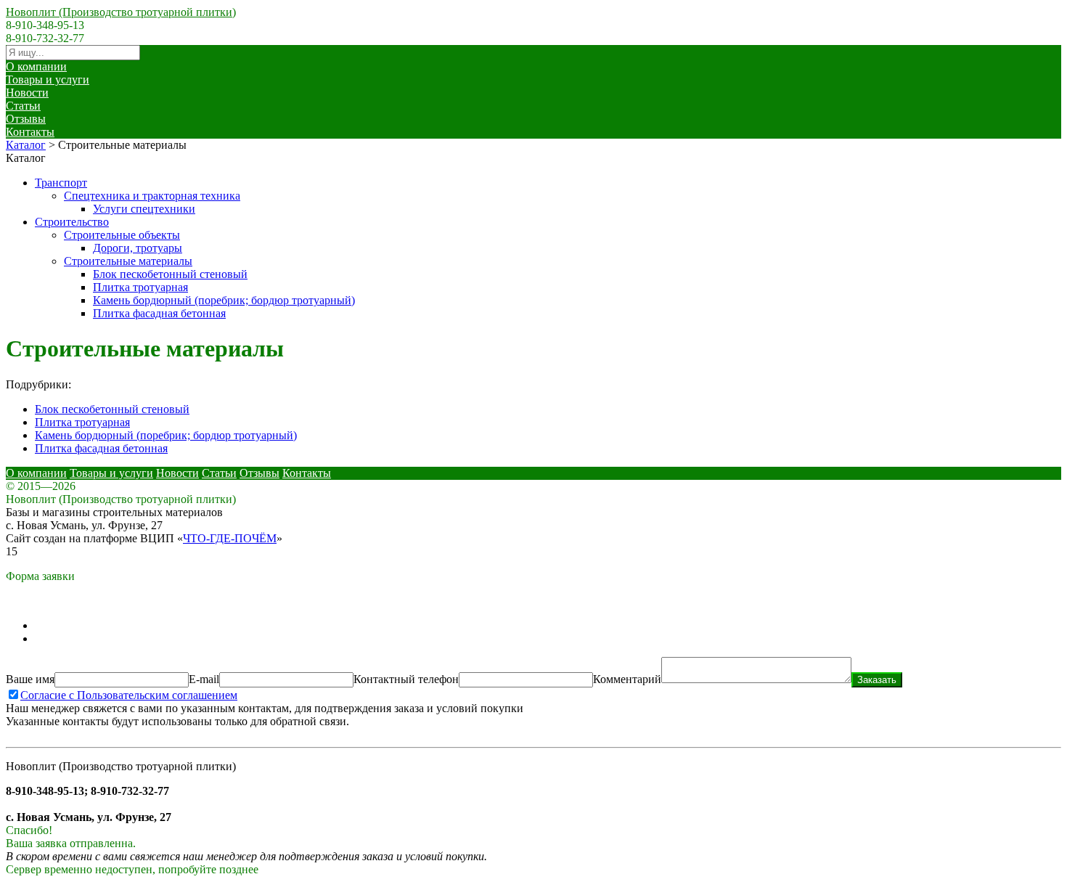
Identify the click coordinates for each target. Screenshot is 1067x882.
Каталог (26, 145)
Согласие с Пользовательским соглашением (128, 695)
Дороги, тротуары (137, 248)
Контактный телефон (406, 679)
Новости (27, 92)
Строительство (72, 222)
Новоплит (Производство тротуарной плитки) (121, 12)
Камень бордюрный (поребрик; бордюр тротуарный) (224, 300)
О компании (36, 66)
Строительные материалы (128, 261)
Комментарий (627, 679)
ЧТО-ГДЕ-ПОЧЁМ (230, 538)
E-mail (204, 679)
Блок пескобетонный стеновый (170, 274)
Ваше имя (30, 679)
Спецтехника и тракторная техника (152, 195)
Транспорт (61, 182)
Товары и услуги (47, 79)
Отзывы (26, 119)
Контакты (30, 132)
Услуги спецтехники (144, 209)
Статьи (23, 105)
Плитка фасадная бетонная (159, 313)
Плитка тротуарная (140, 287)
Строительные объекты (122, 235)
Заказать (876, 679)
